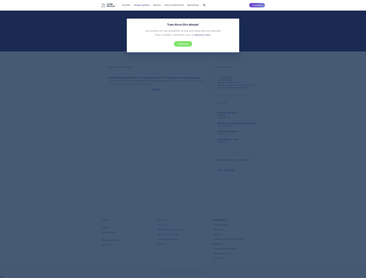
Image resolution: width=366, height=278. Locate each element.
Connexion (183, 44)
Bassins (157, 5)
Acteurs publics (142, 5)
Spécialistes (193, 5)
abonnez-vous (202, 34)
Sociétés (126, 5)
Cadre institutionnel (174, 5)
